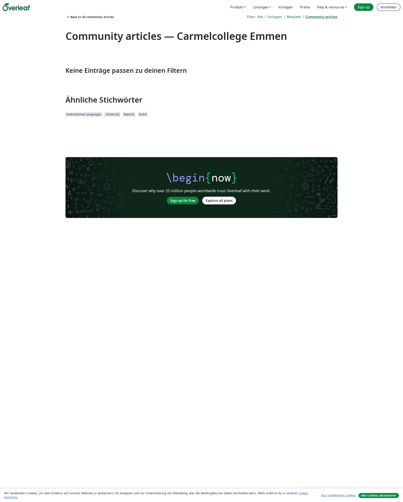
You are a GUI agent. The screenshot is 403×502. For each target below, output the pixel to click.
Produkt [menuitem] (236, 7)
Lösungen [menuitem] (261, 7)
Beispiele (294, 16)
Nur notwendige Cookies (338, 495)
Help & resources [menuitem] (330, 7)
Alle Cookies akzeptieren (378, 495)
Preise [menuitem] (305, 7)
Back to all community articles (90, 17)
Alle (260, 16)
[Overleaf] (16, 7)
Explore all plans (219, 200)
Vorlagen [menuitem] (285, 7)
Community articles (321, 16)
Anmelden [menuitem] (389, 7)
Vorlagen (275, 16)
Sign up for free (182, 200)
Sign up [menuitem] (364, 7)
